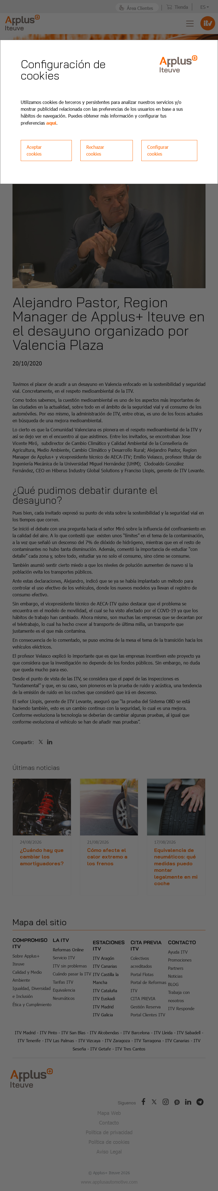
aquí (51, 123)
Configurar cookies (158, 150)
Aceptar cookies (34, 150)
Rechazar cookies (95, 150)
